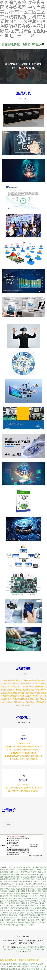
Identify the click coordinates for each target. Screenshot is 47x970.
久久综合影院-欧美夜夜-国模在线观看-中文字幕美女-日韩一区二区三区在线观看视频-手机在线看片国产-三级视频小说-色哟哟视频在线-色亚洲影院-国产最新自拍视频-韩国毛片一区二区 (23, 966)
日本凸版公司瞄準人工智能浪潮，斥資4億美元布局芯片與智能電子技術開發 (23, 527)
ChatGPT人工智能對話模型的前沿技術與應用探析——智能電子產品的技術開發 (23, 471)
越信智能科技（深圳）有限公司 (23, 44)
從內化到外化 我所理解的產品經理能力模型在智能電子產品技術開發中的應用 (23, 141)
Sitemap (28, 951)
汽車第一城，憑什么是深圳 (23, 444)
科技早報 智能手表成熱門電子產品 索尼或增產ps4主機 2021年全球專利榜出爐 (23, 279)
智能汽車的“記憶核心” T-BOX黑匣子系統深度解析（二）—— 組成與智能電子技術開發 (23, 582)
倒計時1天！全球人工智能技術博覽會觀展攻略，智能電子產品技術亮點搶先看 (23, 334)
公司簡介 (9, 824)
